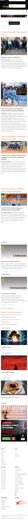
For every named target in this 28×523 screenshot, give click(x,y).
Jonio (2, 458)
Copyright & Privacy (5, 506)
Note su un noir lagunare (7, 372)
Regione (2, 462)
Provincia (3, 460)
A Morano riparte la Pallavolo (10, 57)
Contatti (3, 504)
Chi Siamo (3, 502)
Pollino (2, 455)
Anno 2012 (3, 482)
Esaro (2, 453)
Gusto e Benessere (19, 482)
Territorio (3, 451)
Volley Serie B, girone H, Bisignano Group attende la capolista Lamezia (12, 110)
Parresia (16, 472)
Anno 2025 (3, 470)
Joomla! (2, 518)
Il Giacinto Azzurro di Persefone (19, 488)
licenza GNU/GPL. (20, 518)
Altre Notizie (4, 464)
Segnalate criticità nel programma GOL (11, 312)
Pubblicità (3, 508)
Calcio (16, 451)
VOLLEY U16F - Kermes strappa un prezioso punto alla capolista (12, 209)
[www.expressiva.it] (21, 502)
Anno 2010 (3, 486)
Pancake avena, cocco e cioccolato (10, 397)
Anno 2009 (3, 488)
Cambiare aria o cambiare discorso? (10, 261)
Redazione (3, 500)
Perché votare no (5, 322)
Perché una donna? (6, 347)
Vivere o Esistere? (18, 480)
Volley (16, 453)
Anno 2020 (3, 472)
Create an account (14, 23)
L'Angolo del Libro (19, 478)
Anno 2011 (3, 484)
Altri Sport (17, 455)
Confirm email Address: (13, 9)
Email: (10, 3)
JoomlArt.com (4, 516)
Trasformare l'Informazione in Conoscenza (21, 475)
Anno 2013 (3, 480)
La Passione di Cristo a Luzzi (8, 317)
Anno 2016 (3, 474)
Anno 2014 (3, 478)
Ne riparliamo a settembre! (8, 293)
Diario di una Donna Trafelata (19, 485)
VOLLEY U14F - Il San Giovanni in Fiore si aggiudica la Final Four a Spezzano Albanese (13, 157)
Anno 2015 (3, 476)
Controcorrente (18, 470)
